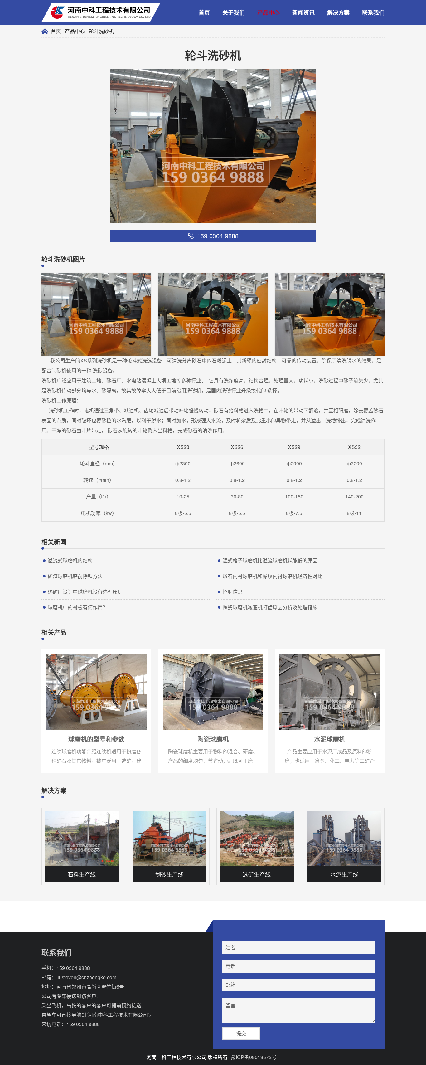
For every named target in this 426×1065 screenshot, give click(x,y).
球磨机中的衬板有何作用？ (78, 607)
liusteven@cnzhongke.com (86, 977)
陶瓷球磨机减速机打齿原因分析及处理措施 (270, 607)
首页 (204, 12)
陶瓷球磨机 (169, 652)
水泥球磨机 (286, 652)
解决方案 (338, 12)
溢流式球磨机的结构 (70, 560)
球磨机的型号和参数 (61, 652)
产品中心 (268, 12)
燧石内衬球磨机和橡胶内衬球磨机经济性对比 (272, 576)
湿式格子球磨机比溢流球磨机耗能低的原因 (270, 560)
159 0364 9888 (73, 967)
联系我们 (373, 12)
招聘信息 (233, 591)
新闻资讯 (303, 12)
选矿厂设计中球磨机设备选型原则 (85, 591)
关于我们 (233, 12)
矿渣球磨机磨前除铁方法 (75, 576)
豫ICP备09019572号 (254, 1057)
